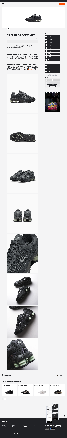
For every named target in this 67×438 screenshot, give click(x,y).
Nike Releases (30, 69)
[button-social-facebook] (60, 375)
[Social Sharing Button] (2, 375)
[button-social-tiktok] (63, 375)
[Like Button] (37, 38)
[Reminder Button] (36, 38)
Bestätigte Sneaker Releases (11, 381)
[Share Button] (34, 38)
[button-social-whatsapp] (61, 375)
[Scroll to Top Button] (64, 416)
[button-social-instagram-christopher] (57, 375)
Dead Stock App (28, 58)
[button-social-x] (20, 433)
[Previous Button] (2, 399)
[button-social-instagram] (58, 375)
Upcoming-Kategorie (14, 70)
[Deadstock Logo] (3, 4)
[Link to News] (5, 3)
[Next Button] (5, 399)
